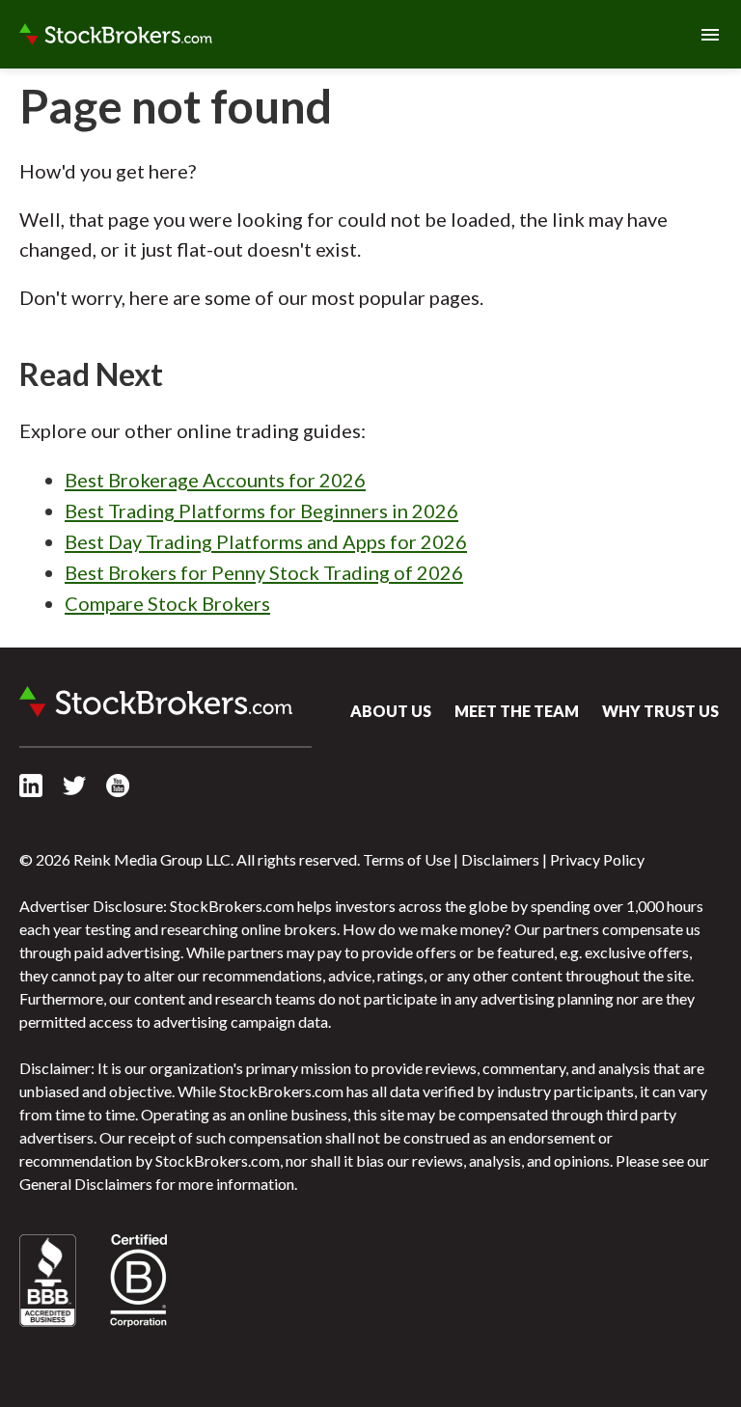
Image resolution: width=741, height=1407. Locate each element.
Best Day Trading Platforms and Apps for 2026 (266, 541)
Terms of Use (407, 859)
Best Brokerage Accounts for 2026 (215, 479)
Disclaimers (500, 859)
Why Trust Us (660, 711)
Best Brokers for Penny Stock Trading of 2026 (264, 572)
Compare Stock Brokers (167, 603)
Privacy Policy (597, 859)
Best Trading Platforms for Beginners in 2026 (261, 510)
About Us (390, 711)
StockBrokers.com (115, 34)
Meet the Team (516, 711)
